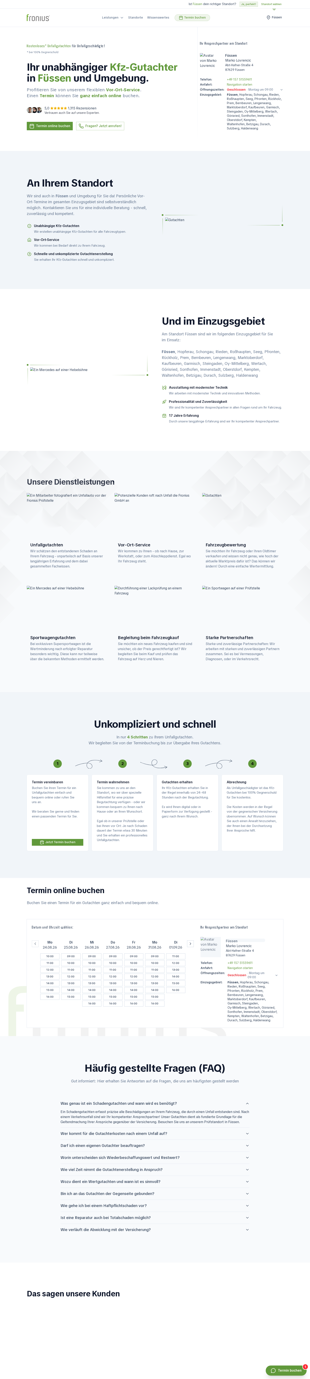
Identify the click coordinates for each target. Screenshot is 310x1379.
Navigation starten (239, 84)
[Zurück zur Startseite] (38, 17)
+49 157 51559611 (239, 79)
